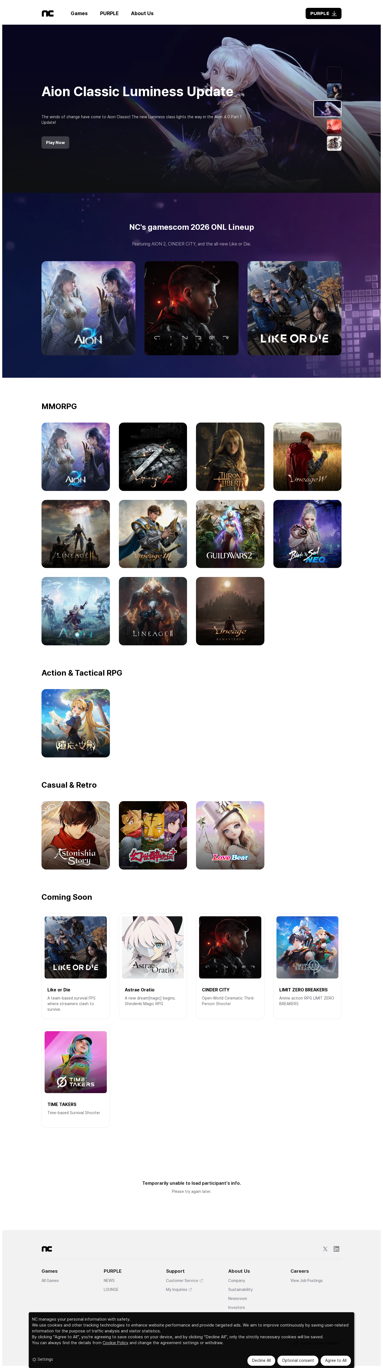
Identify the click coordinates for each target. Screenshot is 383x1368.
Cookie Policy (115, 1342)
